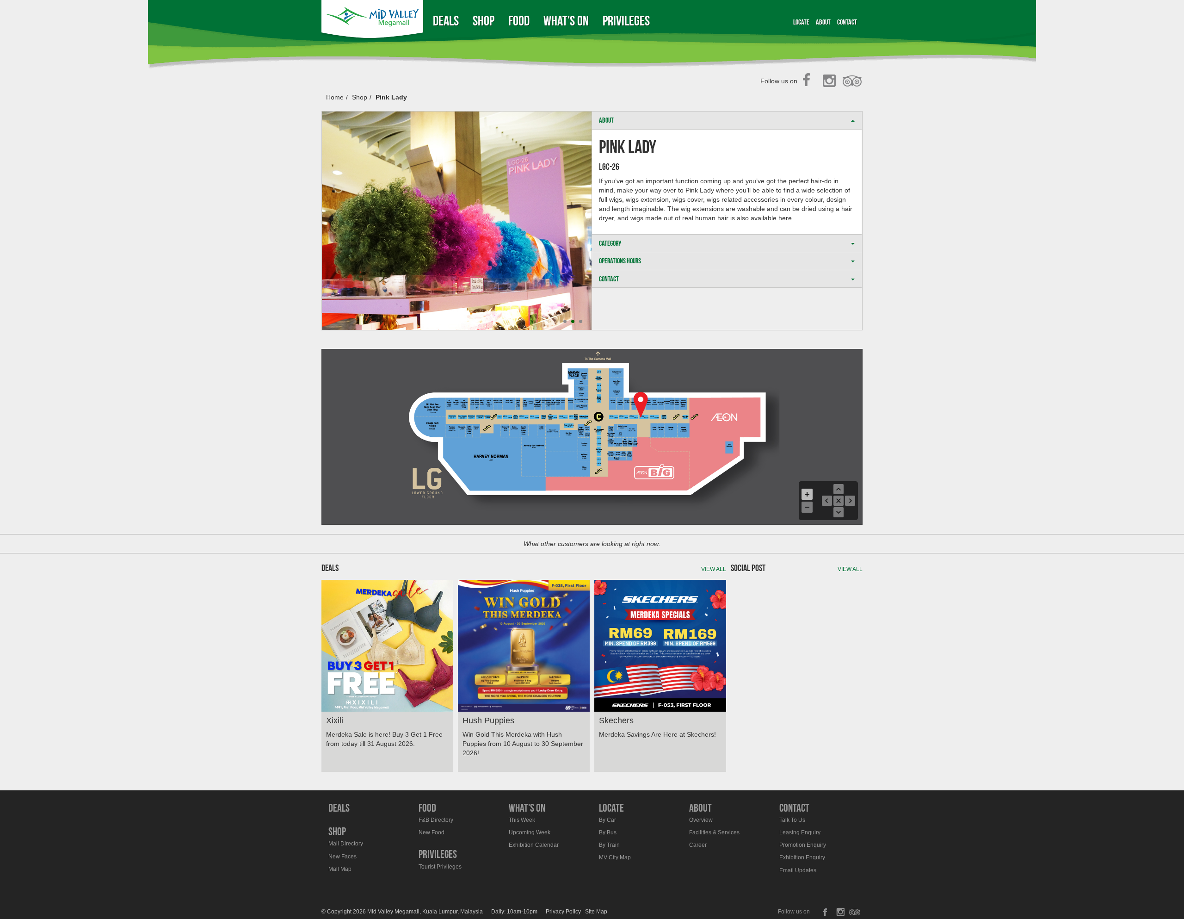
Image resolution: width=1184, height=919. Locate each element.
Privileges (626, 20)
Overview (701, 820)
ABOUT (606, 120)
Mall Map (340, 869)
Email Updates (797, 870)
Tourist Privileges (440, 866)
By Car (607, 820)
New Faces (342, 856)
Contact (847, 22)
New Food (431, 832)
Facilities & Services (714, 832)
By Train (609, 845)
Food (519, 20)
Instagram (831, 81)
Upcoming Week (529, 832)
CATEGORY (610, 243)
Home (335, 97)
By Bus (608, 832)
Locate (801, 22)
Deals (446, 20)
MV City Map (615, 857)
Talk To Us (792, 820)
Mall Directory (345, 843)
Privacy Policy (563, 911)
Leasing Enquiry (799, 832)
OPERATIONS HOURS (620, 261)
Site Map (596, 911)
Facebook (809, 81)
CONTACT (609, 279)
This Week (522, 820)
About (823, 22)
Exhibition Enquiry (802, 857)
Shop (483, 20)
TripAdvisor (853, 81)
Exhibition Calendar (534, 845)
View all (713, 569)
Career (698, 845)
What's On (566, 20)
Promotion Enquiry (802, 845)
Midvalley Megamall (373, 20)
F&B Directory (436, 820)
